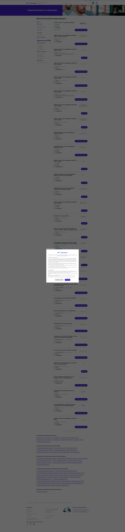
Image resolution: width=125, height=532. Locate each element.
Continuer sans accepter (50, 248)
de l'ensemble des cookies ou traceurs (58, 259)
